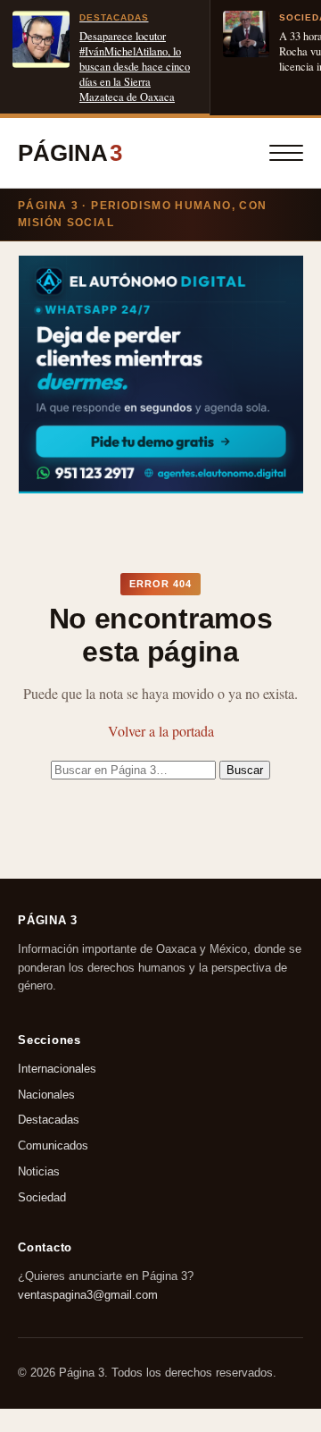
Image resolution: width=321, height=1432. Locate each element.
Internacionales (57, 1068)
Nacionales (46, 1094)
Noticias (39, 1171)
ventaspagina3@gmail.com (88, 1294)
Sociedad (42, 1197)
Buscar (244, 770)
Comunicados (53, 1145)
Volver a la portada (161, 730)
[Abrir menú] (286, 153)
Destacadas (48, 1120)
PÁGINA (70, 152)
